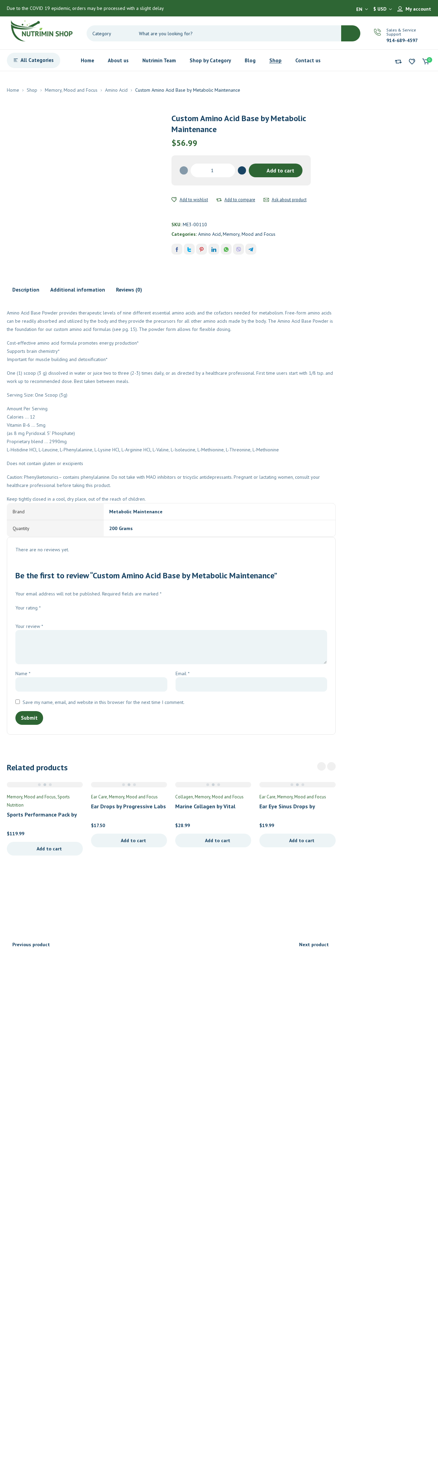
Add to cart (280, 170)
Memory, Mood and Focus (71, 90)
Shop (32, 90)
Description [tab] (25, 289)
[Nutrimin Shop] (41, 29)
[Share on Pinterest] (201, 249)
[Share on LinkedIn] (213, 249)
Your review (29, 626)
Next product (314, 944)
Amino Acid (116, 90)
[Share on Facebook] (176, 249)
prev (321, 766)
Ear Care (99, 797)
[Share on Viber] (238, 249)
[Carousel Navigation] (326, 766)
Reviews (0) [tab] (129, 289)
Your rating (28, 608)
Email (183, 673)
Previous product (31, 944)
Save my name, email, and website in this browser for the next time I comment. (103, 702)
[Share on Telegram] (250, 249)
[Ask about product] (266, 200)
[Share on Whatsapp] (226, 249)
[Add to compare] (219, 200)
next (331, 766)
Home (13, 90)
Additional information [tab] (77, 289)
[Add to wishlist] (174, 200)
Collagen (184, 797)
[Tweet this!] (189, 249)
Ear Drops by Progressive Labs (128, 806)
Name (22, 673)
